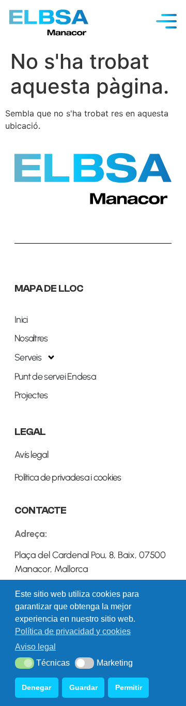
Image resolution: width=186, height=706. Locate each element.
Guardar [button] (83, 687)
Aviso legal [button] (35, 646)
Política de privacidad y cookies (73, 631)
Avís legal (31, 454)
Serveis (27, 357)
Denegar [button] (36, 687)
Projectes (31, 395)
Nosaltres (31, 338)
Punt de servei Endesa (55, 376)
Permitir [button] (128, 687)
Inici (20, 319)
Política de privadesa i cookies (67, 477)
